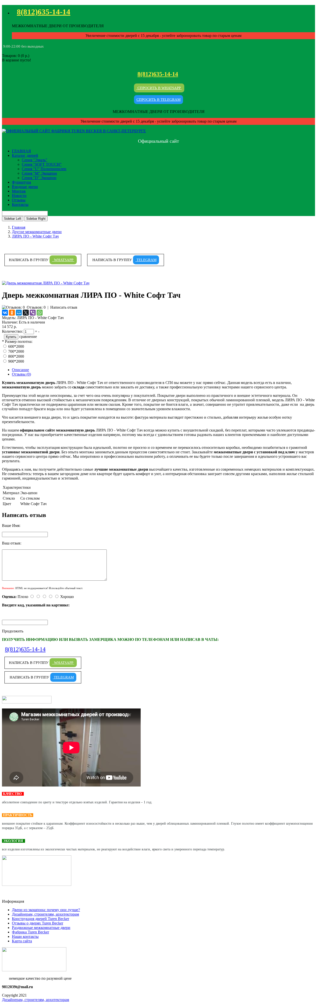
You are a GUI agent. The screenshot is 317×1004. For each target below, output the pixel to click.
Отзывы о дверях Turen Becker (37, 923)
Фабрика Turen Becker (30, 932)
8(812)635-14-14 (43, 11)
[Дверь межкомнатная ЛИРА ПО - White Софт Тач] (45, 283)
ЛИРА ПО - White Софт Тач (35, 236)
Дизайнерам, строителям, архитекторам (45, 914)
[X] (26, 313)
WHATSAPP (63, 260)
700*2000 (16, 351)
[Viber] (33, 313)
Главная (18, 227)
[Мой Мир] (19, 313)
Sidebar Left (12, 218)
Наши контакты (25, 936)
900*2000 (16, 361)
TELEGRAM (146, 260)
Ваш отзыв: (11, 543)
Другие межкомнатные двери (37, 232)
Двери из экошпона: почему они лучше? (46, 910)
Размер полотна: (18, 341)
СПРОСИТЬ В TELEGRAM (158, 100)
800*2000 (16, 356)
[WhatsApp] (40, 313)
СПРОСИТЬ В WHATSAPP (159, 88)
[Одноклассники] (12, 313)
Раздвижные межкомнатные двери (41, 927)
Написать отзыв (63, 307)
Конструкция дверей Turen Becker (40, 919)
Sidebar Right (36, 218)
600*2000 (16, 346)
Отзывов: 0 (36, 307)
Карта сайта (22, 941)
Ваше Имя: (11, 525)
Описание (20, 370)
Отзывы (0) (21, 374)
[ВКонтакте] (5, 313)
